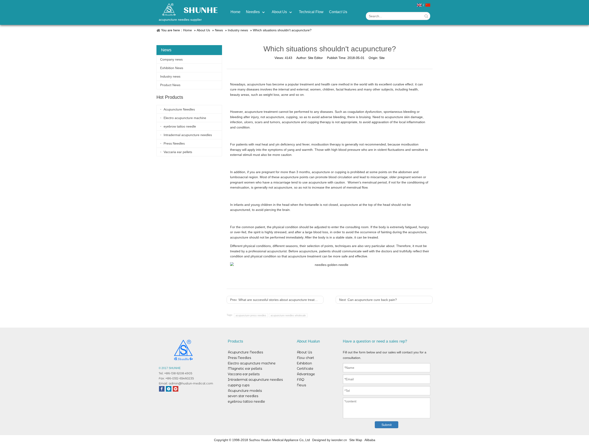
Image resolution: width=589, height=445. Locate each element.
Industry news (238, 30)
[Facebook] (162, 389)
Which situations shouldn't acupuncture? (282, 30)
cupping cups (238, 385)
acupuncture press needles (251, 315)
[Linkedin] (168, 389)
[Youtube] (175, 389)
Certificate (305, 368)
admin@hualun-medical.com (191, 383)
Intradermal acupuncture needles (188, 135)
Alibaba (369, 440)
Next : (368, 300)
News (219, 30)
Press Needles (174, 143)
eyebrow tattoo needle (180, 126)
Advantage (306, 374)
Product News (170, 85)
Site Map (355, 440)
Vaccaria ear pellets (178, 152)
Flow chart (305, 358)
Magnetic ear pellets (245, 368)
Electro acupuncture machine (185, 118)
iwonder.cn (339, 440)
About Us (203, 30)
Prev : (276, 300)
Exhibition (304, 363)
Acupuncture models (245, 391)
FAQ (300, 380)
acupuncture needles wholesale (288, 315)
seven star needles (243, 396)
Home (187, 30)
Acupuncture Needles (179, 109)
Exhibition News (171, 68)
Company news (171, 59)
